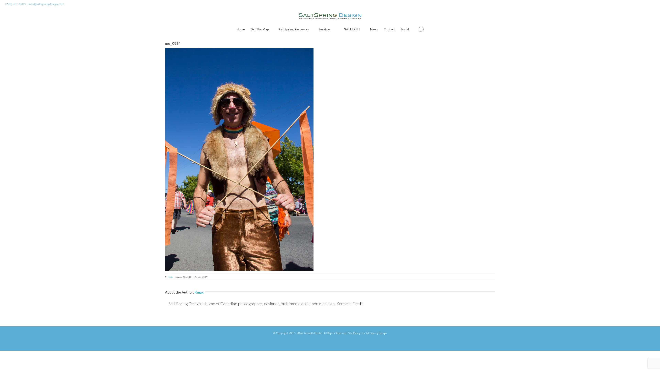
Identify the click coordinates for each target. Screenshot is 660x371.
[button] (421, 29)
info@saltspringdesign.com (46, 4)
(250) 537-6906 (15, 4)
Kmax (170, 277)
